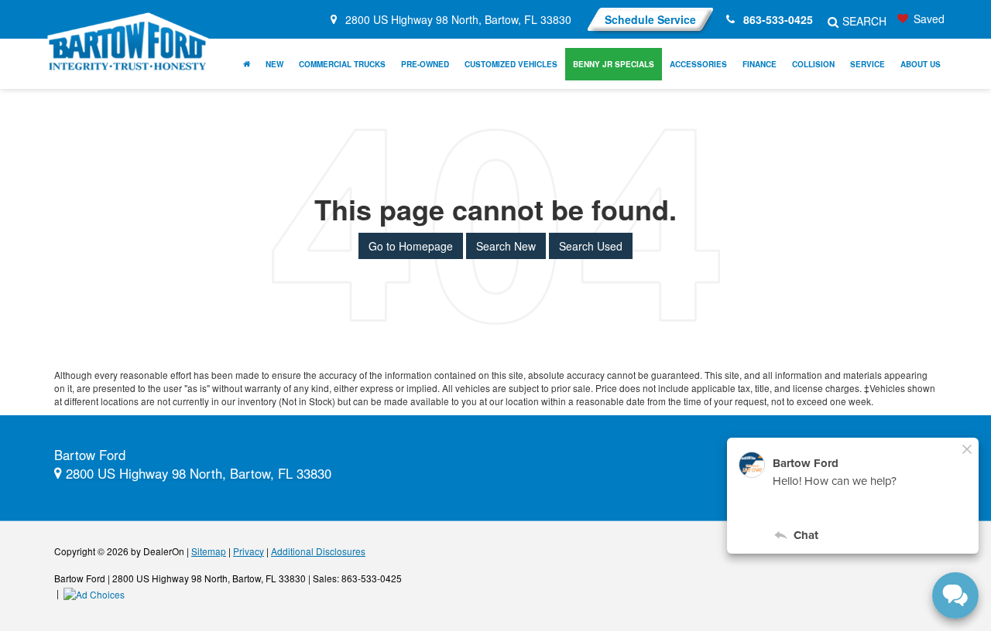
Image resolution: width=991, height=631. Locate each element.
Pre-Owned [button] (425, 64)
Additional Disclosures (318, 551)
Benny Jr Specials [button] (613, 64)
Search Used (590, 246)
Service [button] (867, 64)
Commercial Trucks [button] (342, 64)
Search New (506, 246)
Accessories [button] (698, 64)
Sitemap (208, 551)
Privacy (248, 551)
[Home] (246, 64)
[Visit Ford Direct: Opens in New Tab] (96, 592)
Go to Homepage (411, 246)
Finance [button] (759, 64)
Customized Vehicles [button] (511, 64)
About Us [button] (920, 64)
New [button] (274, 64)
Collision (813, 64)
